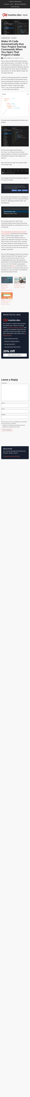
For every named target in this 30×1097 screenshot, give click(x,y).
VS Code (14, 38)
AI (3, 329)
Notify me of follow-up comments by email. (14, 425)
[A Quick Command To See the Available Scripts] (20, 280)
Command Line (6, 38)
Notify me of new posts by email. (11, 427)
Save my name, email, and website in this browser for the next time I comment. (14, 422)
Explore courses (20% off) (12, 456)
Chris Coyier (6, 58)
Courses (6, 4)
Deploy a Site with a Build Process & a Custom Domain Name (7, 302)
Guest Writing (15, 7)
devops (21, 327)
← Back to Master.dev (15, 1)
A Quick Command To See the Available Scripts (20, 285)
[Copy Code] (28, 94)
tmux (13, 266)
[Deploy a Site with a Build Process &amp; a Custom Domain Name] (7, 295)
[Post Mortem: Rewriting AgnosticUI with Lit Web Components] (7, 280)
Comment (4, 383)
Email (3, 409)
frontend (10, 327)
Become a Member (20, 4)
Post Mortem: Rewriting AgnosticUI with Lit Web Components (6, 287)
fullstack (15, 327)
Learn (12, 4)
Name (3, 403)
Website (3, 414)
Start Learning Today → (15, 355)
